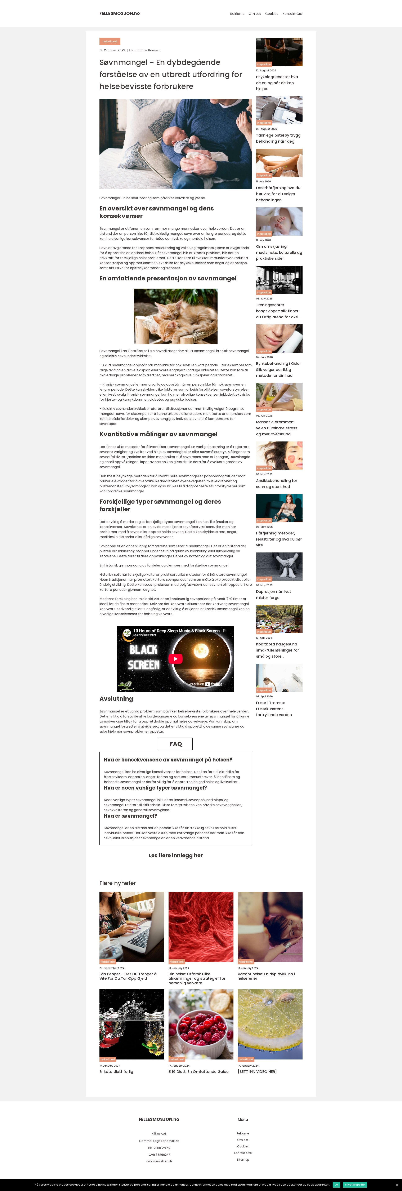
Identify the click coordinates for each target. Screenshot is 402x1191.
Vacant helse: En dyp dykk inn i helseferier (266, 976)
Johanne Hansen (147, 50)
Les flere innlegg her (176, 855)
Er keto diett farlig (116, 1071)
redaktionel (110, 41)
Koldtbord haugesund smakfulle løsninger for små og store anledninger (277, 650)
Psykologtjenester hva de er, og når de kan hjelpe (277, 83)
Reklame (237, 13)
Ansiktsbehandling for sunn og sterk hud (276, 483)
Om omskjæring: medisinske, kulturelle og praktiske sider (279, 252)
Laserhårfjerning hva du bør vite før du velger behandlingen (278, 194)
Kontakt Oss (292, 13)
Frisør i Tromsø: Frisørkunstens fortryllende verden (274, 708)
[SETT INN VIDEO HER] (257, 1071)
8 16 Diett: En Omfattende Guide (199, 1071)
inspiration (264, 64)
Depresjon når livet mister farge (273, 594)
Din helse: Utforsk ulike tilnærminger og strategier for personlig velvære (197, 978)
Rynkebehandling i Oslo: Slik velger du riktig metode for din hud (278, 369)
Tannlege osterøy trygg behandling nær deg (278, 138)
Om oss (255, 13)
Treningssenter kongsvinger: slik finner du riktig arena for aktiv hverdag (278, 311)
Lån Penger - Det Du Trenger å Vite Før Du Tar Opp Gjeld (128, 976)
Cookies (271, 13)
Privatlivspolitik (355, 1184)
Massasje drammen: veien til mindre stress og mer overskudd (276, 428)
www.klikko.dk (162, 1161)
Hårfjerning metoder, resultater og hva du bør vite (279, 539)
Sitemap (243, 1159)
